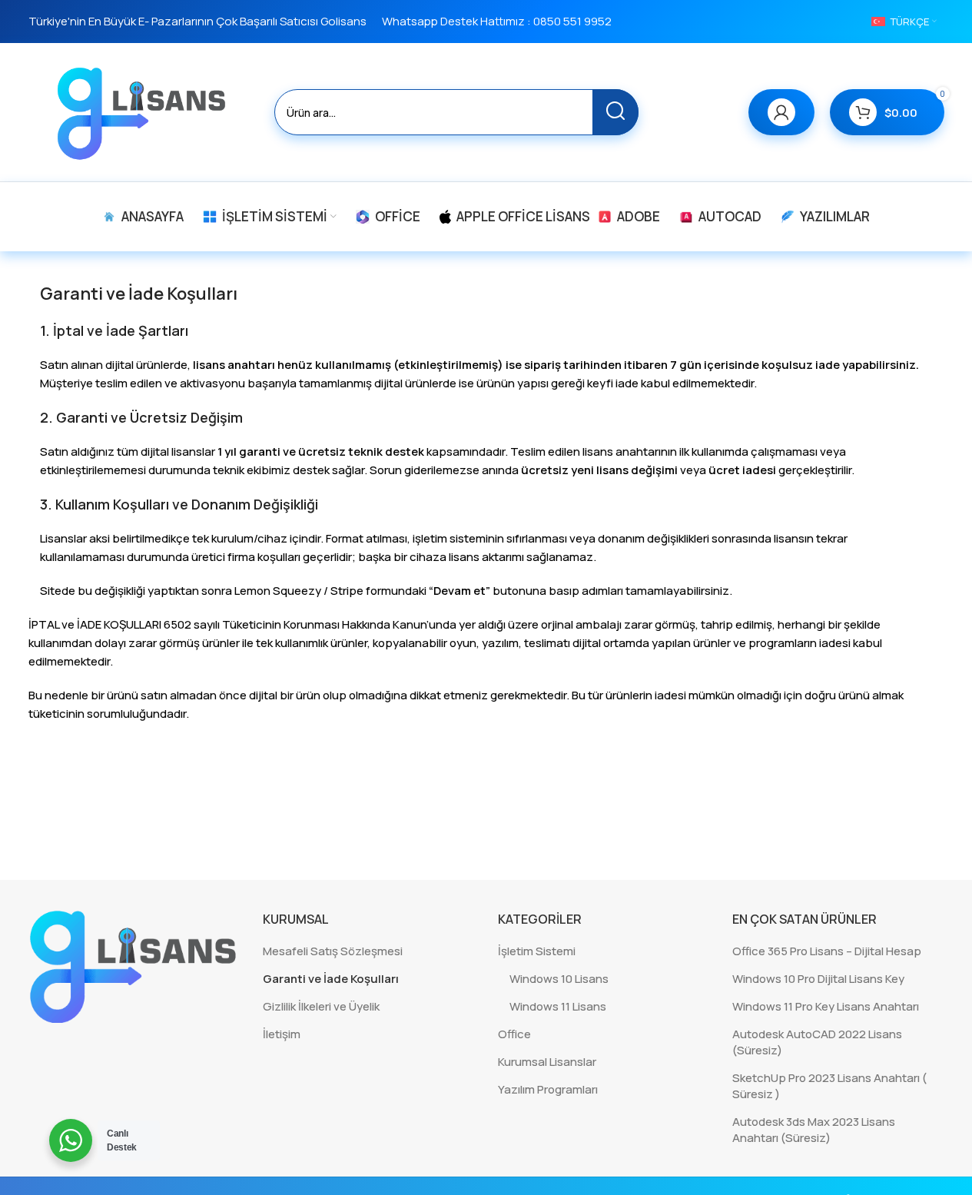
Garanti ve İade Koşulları (331, 979)
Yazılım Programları (548, 1089)
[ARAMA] (615, 112)
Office (514, 1034)
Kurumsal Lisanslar (547, 1062)
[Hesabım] (781, 112)
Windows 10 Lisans (559, 979)
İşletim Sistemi (537, 951)
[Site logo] (143, 111)
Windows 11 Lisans (557, 1006)
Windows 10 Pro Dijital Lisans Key (818, 979)
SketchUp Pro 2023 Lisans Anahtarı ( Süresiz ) (829, 1086)
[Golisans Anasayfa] (134, 966)
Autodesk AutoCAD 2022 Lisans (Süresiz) (817, 1042)
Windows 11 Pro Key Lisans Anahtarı (825, 1006)
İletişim (281, 1034)
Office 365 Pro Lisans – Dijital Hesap (826, 951)
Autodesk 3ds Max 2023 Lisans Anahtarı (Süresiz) (813, 1130)
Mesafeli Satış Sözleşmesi (333, 951)
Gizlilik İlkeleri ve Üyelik (321, 1006)
